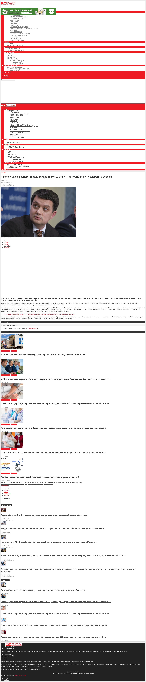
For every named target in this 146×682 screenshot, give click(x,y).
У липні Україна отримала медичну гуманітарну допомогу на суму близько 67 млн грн (43, 354)
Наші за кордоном (13, 49)
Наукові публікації (16, 15)
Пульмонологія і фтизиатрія (20, 33)
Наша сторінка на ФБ (7, 656)
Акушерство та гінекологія (19, 17)
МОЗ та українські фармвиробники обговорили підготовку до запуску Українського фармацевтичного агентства (56, 379)
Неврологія (13, 23)
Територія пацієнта (10, 65)
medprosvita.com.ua (20, 675)
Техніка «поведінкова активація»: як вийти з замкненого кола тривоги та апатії (40, 477)
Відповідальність (9, 648)
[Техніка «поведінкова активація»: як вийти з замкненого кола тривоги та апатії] (12, 472)
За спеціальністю (13, 13)
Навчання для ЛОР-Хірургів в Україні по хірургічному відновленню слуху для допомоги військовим (49, 542)
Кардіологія (14, 22)
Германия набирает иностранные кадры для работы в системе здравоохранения (27, 484)
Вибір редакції (5, 351)
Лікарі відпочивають (17, 60)
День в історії (17, 62)
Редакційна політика (10, 647)
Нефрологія (14, 25)
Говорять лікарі (12, 59)
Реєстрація (4, 659)
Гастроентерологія (16, 18)
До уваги (7, 47)
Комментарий (5, 485)
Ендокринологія (15, 37)
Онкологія (13, 30)
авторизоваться (33, 328)
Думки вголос (9, 52)
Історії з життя (18, 64)
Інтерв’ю (9, 54)
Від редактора (11, 57)
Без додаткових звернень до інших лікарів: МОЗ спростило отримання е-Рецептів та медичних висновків (52, 528)
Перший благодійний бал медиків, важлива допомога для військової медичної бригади (44, 515)
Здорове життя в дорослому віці (18, 69)
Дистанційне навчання (15, 45)
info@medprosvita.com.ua (86, 674)
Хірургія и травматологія (18, 35)
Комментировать (6, 182)
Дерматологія (14, 20)
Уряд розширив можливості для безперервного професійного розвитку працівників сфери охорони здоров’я (54, 428)
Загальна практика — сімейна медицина (24, 28)
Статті (6, 12)
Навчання (10, 44)
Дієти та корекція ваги (14, 67)
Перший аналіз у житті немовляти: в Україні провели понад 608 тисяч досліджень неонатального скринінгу (53, 452)
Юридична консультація (15, 50)
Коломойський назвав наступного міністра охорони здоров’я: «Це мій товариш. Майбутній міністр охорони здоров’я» (39, 314)
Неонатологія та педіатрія (19, 27)
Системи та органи (13, 70)
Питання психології (17, 40)
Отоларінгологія (16, 32)
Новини (6, 42)
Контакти (7, 72)
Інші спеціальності (16, 38)
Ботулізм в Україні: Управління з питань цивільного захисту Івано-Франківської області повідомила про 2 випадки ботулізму (41, 482)
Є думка (9, 55)
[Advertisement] (73, 92)
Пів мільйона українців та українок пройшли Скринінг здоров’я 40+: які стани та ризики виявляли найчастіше (55, 403)
